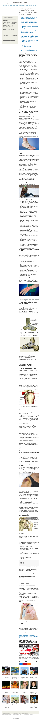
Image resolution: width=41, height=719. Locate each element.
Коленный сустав (31, 657)
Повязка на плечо (33, 658)
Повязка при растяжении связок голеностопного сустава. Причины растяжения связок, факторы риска (28, 34)
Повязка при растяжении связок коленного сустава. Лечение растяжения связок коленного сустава (29, 18)
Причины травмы (25, 42)
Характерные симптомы (28, 659)
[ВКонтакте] (21, 664)
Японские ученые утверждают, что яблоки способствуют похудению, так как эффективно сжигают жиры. (10, 34)
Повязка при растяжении (25, 657)
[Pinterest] (25, 664)
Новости (10, 5)
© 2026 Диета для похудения (6, 713)
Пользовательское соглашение (20, 713)
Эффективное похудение (19, 5)
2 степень (24, 47)
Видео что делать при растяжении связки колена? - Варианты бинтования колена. (29, 49)
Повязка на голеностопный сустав (28, 25)
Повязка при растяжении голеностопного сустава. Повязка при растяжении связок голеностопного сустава (29, 22)
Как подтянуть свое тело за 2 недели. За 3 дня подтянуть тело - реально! (9, 26)
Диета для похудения (20, 2)
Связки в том (23, 659)
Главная (5, 5)
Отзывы (34, 5)
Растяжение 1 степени (26, 46)
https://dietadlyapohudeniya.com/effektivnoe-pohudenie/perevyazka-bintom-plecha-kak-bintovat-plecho (28, 636)
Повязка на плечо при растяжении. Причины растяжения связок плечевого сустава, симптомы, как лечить (29, 38)
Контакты (14, 713)
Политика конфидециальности (17, 714)
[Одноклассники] (29, 664)
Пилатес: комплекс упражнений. (9, 40)
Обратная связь (26, 713)
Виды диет (29, 5)
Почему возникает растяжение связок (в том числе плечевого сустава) (30, 41)
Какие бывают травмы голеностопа (29, 28)
